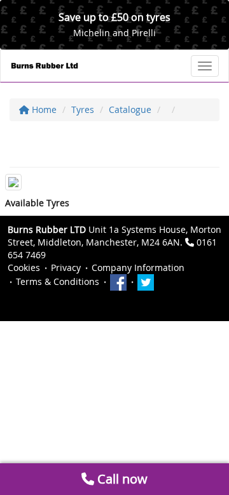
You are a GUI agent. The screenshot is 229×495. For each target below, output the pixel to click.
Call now (121, 478)
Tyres (82, 109)
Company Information (138, 267)
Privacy (66, 267)
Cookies (24, 267)
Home (43, 109)
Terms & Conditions (57, 281)
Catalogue (130, 109)
